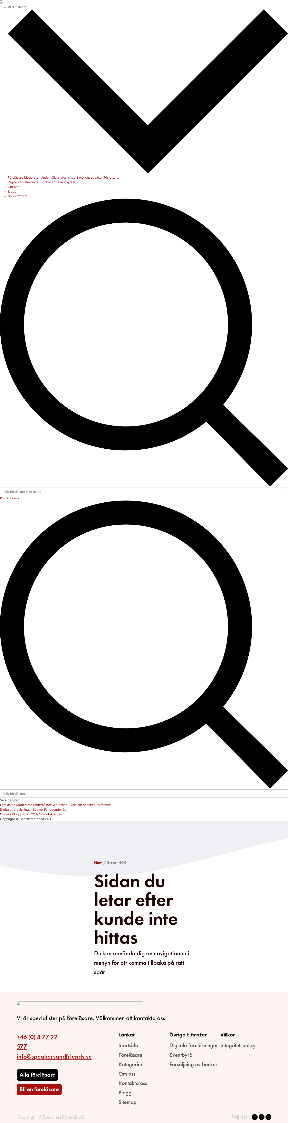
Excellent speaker (89, 177)
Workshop (68, 177)
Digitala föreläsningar (24, 182)
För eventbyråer (63, 182)
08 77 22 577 (18, 196)
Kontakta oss (9, 498)
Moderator (32, 177)
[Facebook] (255, 1117)
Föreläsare (15, 177)
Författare (111, 177)
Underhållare (50, 177)
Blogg (12, 191)
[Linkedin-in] (268, 1117)
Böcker (46, 182)
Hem (98, 862)
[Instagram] (261, 1117)
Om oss (13, 187)
